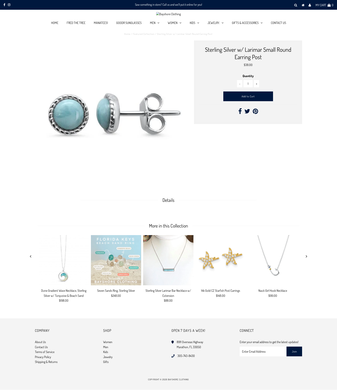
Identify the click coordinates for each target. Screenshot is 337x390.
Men (152, 23)
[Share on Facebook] (240, 112)
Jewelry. (214, 23)
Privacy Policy (43, 357)
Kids (192, 23)
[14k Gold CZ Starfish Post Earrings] (220, 260)
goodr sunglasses (129, 23)
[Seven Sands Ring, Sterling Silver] (116, 260)
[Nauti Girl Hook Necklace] (273, 260)
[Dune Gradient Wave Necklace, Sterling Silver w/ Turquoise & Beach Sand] (64, 260)
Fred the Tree (76, 23)
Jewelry (108, 357)
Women (172, 23)
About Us (40, 342)
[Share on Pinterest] (255, 112)
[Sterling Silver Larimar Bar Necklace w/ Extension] (168, 260)
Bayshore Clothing (178, 379)
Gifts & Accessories (245, 23)
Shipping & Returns (46, 362)
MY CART (324, 5)
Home (54, 23)
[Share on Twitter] (247, 112)
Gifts (106, 362)
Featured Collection (143, 33)
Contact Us (278, 23)
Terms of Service (44, 352)
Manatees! (101, 23)
